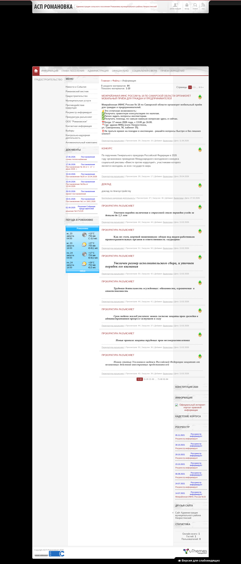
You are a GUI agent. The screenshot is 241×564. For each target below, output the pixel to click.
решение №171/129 (74, 211)
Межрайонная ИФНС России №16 (190, 497)
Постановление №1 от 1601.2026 (80, 201)
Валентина (168, 141)
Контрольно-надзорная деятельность (118, 198)
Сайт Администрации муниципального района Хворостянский (188, 515)
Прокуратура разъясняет (113, 141)
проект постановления (76, 194)
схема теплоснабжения (76, 159)
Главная (105, 80)
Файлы (116, 80)
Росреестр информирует (186, 439)
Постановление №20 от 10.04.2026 (81, 177)
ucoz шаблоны (195, 551)
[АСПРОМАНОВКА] (53, 6)
